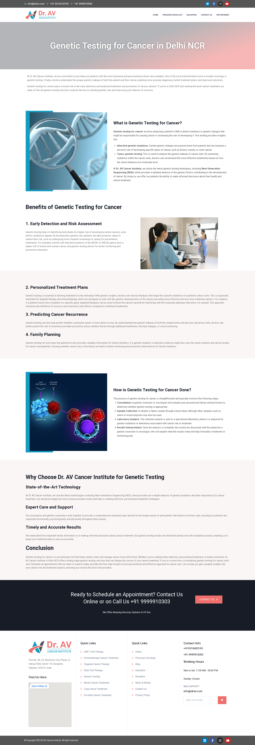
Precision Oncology (172, 14)
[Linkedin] (207, 3)
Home (155, 14)
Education (192, 14)
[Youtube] (227, 3)
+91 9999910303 (150, 602)
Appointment (222, 14)
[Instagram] (220, 3)
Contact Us (206, 14)
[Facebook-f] (214, 3)
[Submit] (222, 700)
